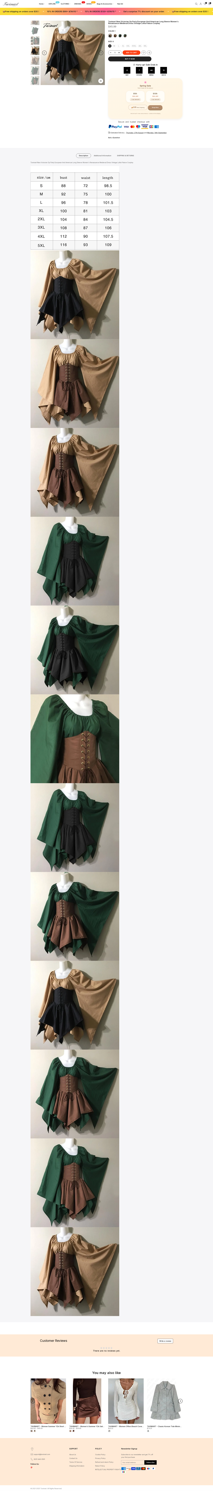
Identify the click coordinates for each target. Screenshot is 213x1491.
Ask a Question (114, 138)
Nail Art (120, 4)
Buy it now (130, 59)
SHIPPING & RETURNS (125, 156)
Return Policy (100, 1466)
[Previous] (44, 53)
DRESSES (79, 4)
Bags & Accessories (104, 4)
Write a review (165, 1341)
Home (41, 4)
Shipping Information (76, 1466)
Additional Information (102, 156)
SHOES (90, 4)
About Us (72, 1454)
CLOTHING (65, 4)
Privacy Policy (100, 1458)
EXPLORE (54, 4)
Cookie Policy (100, 1454)
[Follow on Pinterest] (32, 1467)
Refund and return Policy (104, 1462)
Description (83, 156)
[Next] (101, 53)
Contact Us (73, 1458)
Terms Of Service (75, 1462)
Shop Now (155, 107)
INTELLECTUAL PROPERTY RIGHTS (108, 1469)
